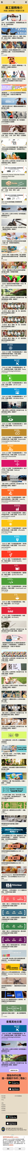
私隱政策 (11, 1145)
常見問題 (3, 1108)
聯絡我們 (3, 1106)
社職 (2, 1103)
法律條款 (3, 1110)
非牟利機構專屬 (18, 1096)
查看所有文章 (14, 1070)
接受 (20, 1149)
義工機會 (3, 1096)
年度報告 (3, 1105)
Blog (2, 1099)
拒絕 (8, 1149)
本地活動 (3, 1097)
